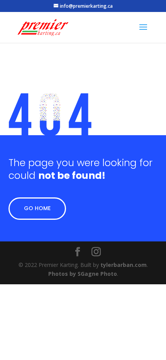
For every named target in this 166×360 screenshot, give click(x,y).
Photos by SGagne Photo (82, 273)
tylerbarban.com (123, 264)
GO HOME (37, 208)
